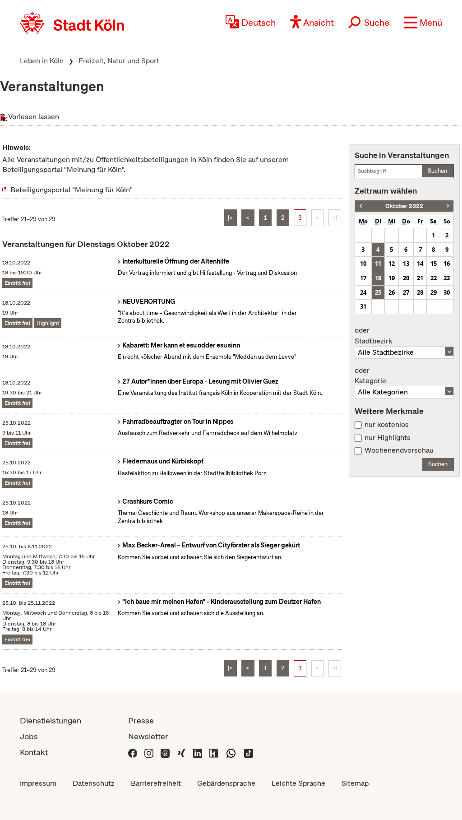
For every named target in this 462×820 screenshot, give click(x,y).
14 (420, 263)
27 (406, 292)
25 (378, 292)
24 (363, 292)
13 (406, 263)
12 (391, 263)
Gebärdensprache (226, 783)
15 (433, 263)
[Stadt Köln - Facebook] (132, 752)
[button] (423, 22)
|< (230, 218)
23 (447, 278)
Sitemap (355, 783)
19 (391, 278)
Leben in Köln (42, 60)
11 (378, 263)
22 (433, 278)
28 (420, 292)
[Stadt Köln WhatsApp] (231, 752)
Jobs (29, 736)
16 (447, 263)
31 (363, 306)
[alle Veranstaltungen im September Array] (360, 206)
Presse (141, 720)
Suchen (437, 171)
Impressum (38, 783)
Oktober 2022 (404, 206)
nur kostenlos (387, 424)
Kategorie (370, 376)
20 (406, 278)
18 (378, 278)
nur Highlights (388, 437)
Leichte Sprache (298, 783)
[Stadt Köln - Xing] (181, 752)
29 (433, 292)
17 (363, 278)
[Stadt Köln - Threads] (165, 752)
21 (420, 278)
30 (447, 292)
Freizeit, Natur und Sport (119, 60)
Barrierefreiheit (156, 783)
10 (363, 263)
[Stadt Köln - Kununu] (213, 752)
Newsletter (148, 736)
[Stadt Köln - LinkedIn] (197, 752)
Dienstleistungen (50, 720)
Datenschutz (94, 783)
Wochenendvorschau (399, 450)
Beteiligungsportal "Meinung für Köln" (71, 190)
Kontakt (34, 752)
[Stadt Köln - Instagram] (148, 752)
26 (391, 292)
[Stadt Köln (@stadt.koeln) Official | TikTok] (249, 752)
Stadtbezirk (373, 336)
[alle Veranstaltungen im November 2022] (447, 206)
